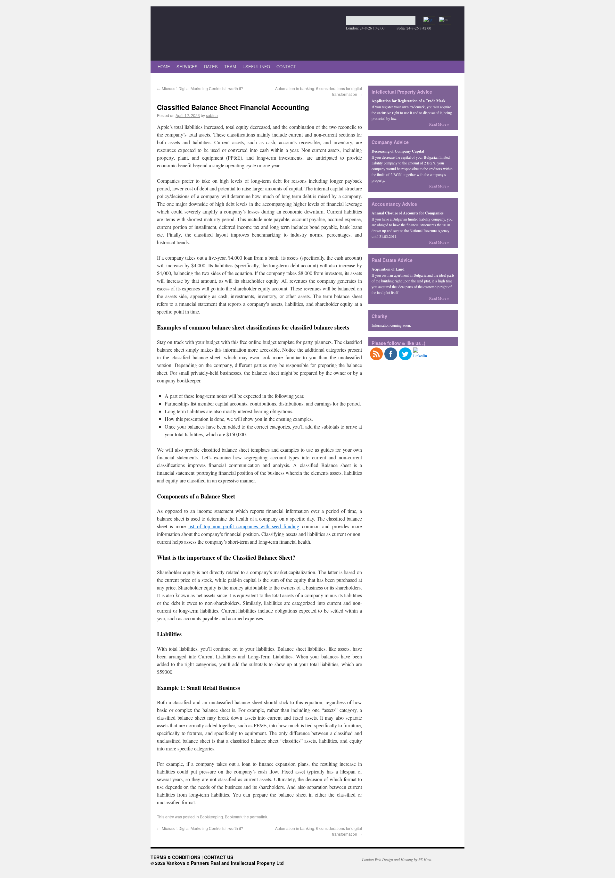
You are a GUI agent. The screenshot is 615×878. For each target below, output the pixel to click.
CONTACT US (218, 857)
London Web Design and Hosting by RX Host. (397, 859)
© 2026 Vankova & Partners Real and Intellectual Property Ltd (217, 863)
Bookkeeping (211, 816)
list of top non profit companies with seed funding (243, 526)
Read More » (439, 124)
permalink (258, 816)
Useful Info (256, 66)
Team (230, 66)
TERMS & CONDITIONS (175, 857)
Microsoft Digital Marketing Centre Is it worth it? (200, 88)
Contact (286, 66)
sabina (212, 115)
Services (187, 66)
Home (164, 66)
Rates (211, 66)
